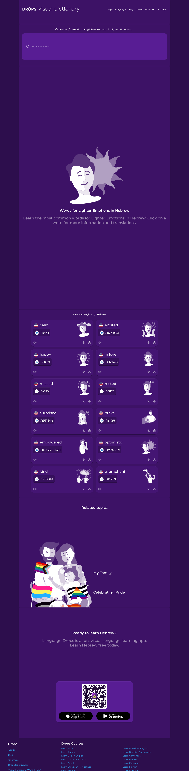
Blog (131, 9)
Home (63, 29)
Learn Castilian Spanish (73, 759)
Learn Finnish (130, 767)
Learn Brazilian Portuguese (137, 752)
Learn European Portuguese (76, 767)
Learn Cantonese (132, 755)
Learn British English (72, 755)
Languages (120, 9)
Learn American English (135, 748)
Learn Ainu (67, 748)
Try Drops (13, 760)
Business (149, 9)
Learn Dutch (68, 763)
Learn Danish (130, 759)
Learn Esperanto (131, 763)
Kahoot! (139, 9)
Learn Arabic (68, 752)
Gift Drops (162, 9)
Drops (110, 9)
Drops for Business (18, 765)
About (11, 750)
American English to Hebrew (88, 29)
